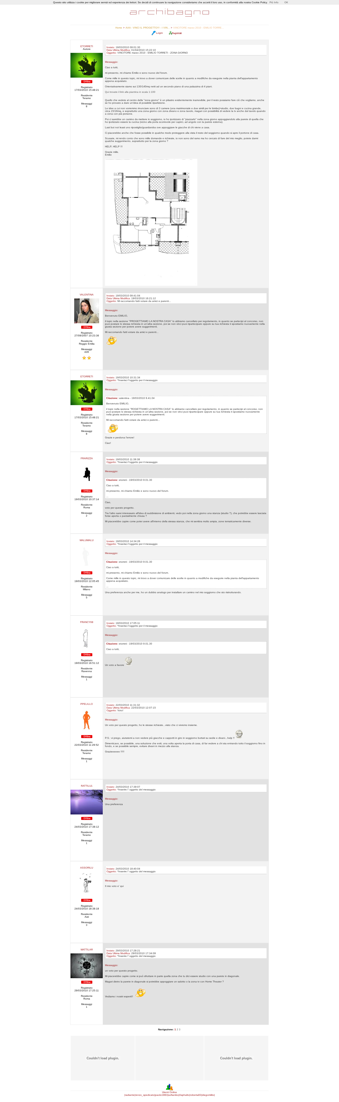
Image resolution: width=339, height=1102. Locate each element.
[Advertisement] (169, 1058)
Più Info (274, 2)
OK (286, 2)
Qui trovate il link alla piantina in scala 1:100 (130, 92)
